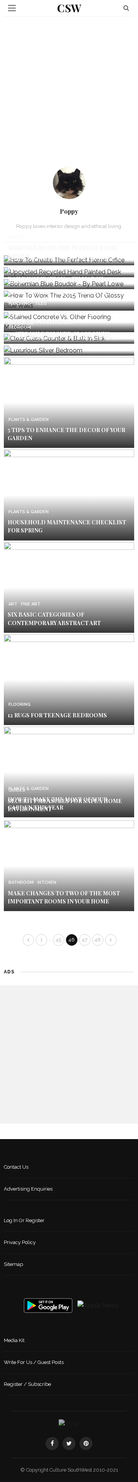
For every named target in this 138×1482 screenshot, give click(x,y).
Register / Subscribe (27, 1384)
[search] (126, 8)
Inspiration (22, 248)
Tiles (40, 303)
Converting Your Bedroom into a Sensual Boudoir (62, 341)
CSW (69, 8)
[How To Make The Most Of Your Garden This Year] (69, 771)
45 (58, 940)
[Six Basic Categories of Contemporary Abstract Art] (69, 586)
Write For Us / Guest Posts (34, 1362)
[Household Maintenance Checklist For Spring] (69, 494)
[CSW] (69, 1423)
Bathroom (21, 323)
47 (84, 940)
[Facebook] (52, 1443)
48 (97, 940)
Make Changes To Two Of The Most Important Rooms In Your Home (64, 897)
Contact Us (16, 1167)
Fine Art (30, 604)
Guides (16, 281)
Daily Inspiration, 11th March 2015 (62, 279)
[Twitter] (69, 1443)
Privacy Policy (20, 1242)
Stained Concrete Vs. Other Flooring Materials (53, 318)
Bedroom (19, 327)
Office (15, 236)
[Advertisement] (69, 89)
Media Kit (14, 1340)
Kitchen (47, 882)
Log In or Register (24, 1220)
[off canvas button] (12, 8)
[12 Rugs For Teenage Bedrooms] (69, 679)
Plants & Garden (28, 419)
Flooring (19, 303)
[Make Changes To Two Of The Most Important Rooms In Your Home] (69, 865)
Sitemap (13, 1264)
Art (12, 604)
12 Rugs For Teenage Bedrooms (57, 715)
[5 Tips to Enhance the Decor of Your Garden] (69, 402)
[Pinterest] (85, 1443)
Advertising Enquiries (28, 1189)
